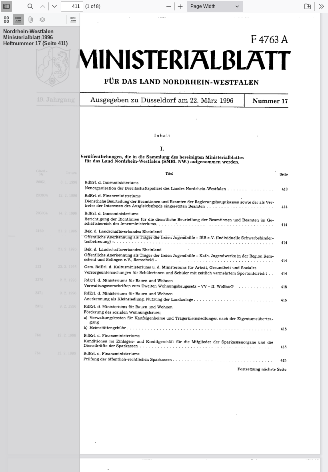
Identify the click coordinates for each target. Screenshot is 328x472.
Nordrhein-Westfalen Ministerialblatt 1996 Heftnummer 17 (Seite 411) (35, 37)
